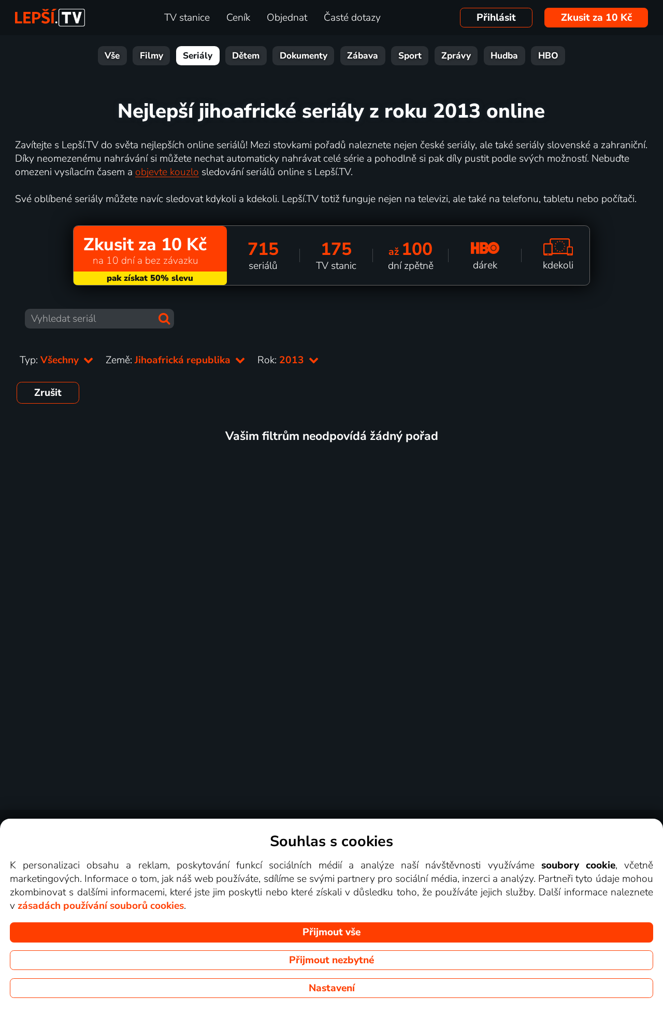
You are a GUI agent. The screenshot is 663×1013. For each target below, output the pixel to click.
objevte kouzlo (167, 172)
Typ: (50, 360)
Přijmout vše (331, 932)
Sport (410, 56)
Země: (169, 360)
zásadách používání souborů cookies (101, 905)
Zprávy (456, 56)
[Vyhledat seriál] (164, 318)
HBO (548, 56)
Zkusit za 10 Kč (596, 17)
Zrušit (48, 393)
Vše (112, 56)
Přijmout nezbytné (331, 960)
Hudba (504, 56)
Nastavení (332, 988)
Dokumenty (303, 56)
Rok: (282, 360)
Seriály (197, 56)
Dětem (246, 56)
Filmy (151, 56)
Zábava (362, 56)
